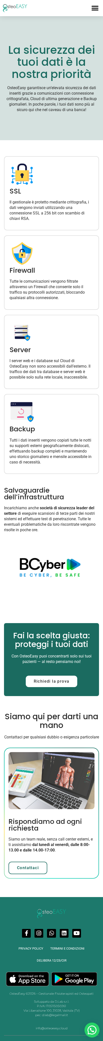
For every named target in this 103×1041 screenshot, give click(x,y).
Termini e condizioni (67, 948)
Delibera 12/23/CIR (51, 960)
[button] (94, 8)
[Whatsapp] (51, 933)
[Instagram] (38, 933)
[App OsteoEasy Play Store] (74, 979)
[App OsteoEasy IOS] (27, 979)
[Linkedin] (64, 933)
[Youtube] (76, 933)
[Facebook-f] (26, 933)
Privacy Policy (30, 948)
